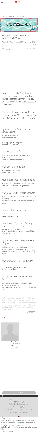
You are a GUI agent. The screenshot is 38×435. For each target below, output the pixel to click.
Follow (16, 348)
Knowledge (11, 16)
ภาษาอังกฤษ (21, 16)
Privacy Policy (24, 412)
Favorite (8, 49)
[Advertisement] (19, 71)
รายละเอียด (9, 431)
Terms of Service (14, 412)
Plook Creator (15, 344)
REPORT (31, 313)
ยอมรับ (2, 431)
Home (4, 16)
